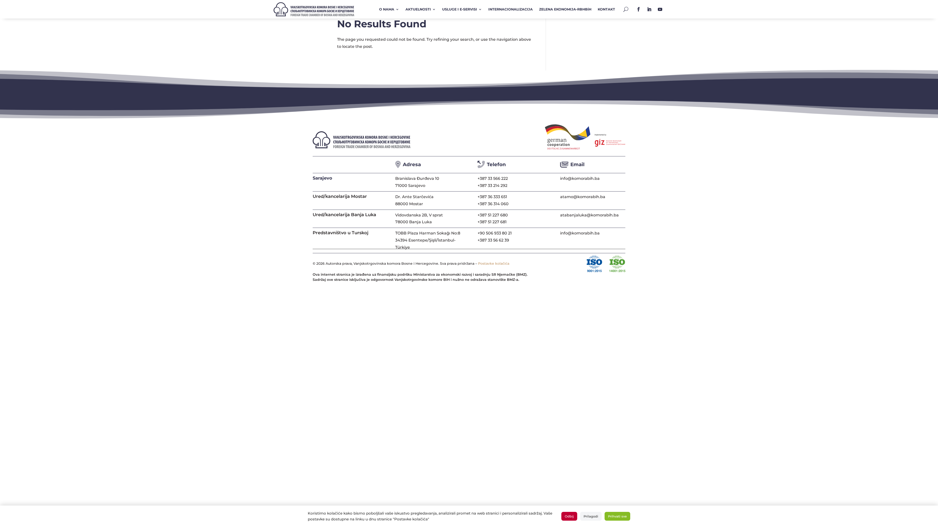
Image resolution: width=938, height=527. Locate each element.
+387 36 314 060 (493, 204)
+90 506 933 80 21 (495, 233)
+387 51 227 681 (492, 222)
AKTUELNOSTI (418, 9)
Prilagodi (591, 516)
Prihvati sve (617, 516)
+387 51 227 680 (493, 215)
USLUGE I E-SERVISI (459, 9)
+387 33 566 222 (493, 178)
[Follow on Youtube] (660, 9)
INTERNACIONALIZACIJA (510, 9)
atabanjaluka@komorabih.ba (589, 215)
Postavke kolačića (493, 263)
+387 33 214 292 (492, 185)
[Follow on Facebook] (638, 9)
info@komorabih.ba (580, 178)
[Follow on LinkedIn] (649, 9)
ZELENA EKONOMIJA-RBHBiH (565, 9)
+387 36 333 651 (492, 196)
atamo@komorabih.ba (582, 196)
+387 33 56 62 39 (493, 240)
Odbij (569, 516)
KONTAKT (606, 9)
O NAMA (386, 9)
